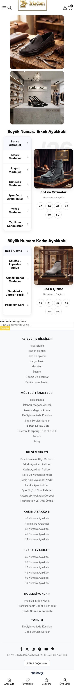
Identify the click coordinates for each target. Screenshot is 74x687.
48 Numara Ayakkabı (37, 572)
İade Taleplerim (37, 356)
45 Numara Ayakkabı (37, 556)
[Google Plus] (39, 649)
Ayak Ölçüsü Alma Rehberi (37, 490)
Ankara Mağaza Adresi (37, 410)
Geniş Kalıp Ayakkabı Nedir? (37, 479)
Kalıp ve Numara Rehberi (37, 474)
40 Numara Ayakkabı (37, 518)
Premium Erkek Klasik (37, 600)
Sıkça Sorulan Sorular (37, 420)
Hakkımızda (37, 399)
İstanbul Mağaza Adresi (37, 404)
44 (49, 311)
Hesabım (37, 366)
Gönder (5, 328)
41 (49, 303)
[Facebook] (21, 649)
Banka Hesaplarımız (37, 382)
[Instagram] (33, 649)
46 (49, 206)
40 (40, 303)
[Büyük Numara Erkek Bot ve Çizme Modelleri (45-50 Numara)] (53, 168)
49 (49, 214)
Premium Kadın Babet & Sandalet (37, 605)
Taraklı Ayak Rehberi (37, 485)
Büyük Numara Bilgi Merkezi (37, 459)
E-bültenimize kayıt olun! (13, 321)
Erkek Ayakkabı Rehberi (37, 464)
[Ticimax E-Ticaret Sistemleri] (37, 673)
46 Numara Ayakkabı (37, 562)
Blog (37, 441)
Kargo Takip (37, 361)
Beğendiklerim (37, 350)
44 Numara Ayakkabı (37, 539)
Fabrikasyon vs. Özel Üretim (37, 500)
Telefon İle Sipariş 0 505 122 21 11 (37, 431)
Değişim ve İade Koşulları (37, 415)
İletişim (37, 371)
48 (66, 206)
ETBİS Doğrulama (37, 663)
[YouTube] (46, 649)
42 (57, 303)
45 (40, 206)
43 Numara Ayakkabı (37, 534)
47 (57, 206)
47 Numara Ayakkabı (37, 567)
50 (57, 214)
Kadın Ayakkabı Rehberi (37, 469)
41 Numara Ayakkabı (37, 523)
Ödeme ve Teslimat (37, 376)
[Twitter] (27, 649)
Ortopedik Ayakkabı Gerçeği (37, 495)
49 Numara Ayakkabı (37, 577)
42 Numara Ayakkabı (37, 528)
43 (66, 303)
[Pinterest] (52, 649)
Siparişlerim (37, 345)
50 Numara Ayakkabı (37, 582)
